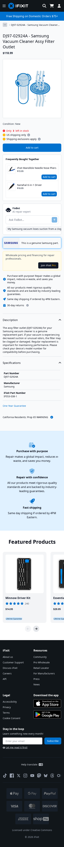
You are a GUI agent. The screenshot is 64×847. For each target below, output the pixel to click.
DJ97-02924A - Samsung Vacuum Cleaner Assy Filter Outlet (34, 25)
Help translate (29, 764)
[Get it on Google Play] (47, 714)
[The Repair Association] (59, 776)
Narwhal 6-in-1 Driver (29, 185)
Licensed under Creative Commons (32, 830)
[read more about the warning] (52, 417)
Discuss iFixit (10, 668)
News (36, 684)
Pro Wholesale (41, 662)
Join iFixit (48, 265)
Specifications (12, 363)
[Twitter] (19, 776)
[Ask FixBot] (54, 220)
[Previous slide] (28, 629)
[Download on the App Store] (47, 703)
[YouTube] (32, 776)
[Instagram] (25, 776)
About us (8, 657)
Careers (7, 673)
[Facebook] (12, 776)
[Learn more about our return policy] (27, 305)
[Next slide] (36, 629)
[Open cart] (51, 5)
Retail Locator (41, 668)
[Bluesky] (45, 775)
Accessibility (10, 701)
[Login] (59, 6)
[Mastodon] (39, 776)
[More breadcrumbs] (5, 25)
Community (40, 657)
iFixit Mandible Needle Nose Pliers (36, 168)
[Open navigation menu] (4, 5)
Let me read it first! (16, 747)
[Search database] (44, 5)
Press (36, 679)
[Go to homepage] (19, 6)
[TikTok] (5, 776)
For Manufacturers (44, 673)
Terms (6, 712)
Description (10, 320)
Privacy (7, 707)
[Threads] (52, 776)
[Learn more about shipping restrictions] (28, 135)
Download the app (46, 695)
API (4, 679)
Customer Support (13, 662)
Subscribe (53, 741)
